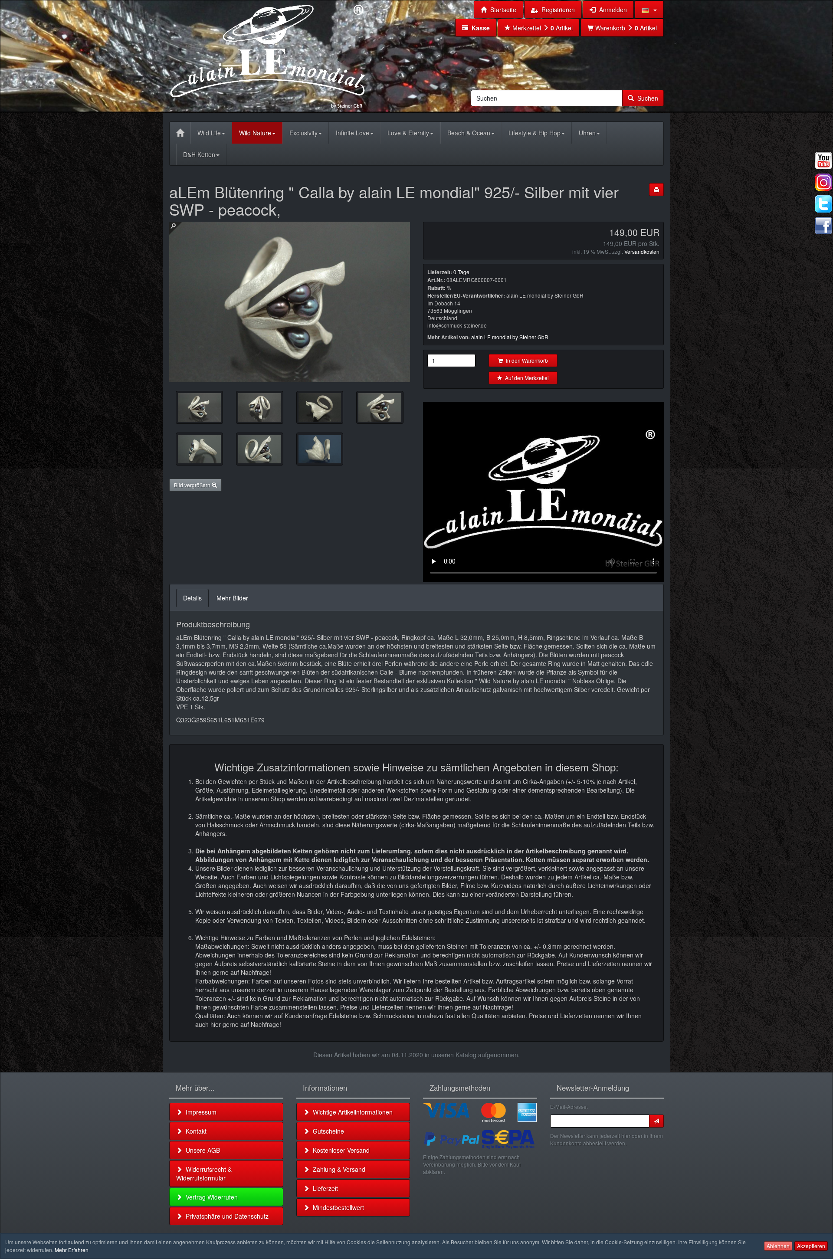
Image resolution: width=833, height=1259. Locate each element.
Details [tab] (192, 597)
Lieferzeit (323, 1188)
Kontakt (194, 1131)
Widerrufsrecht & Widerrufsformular (204, 1173)
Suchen (646, 98)
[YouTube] (823, 160)
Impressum (199, 1112)
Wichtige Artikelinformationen (351, 1112)
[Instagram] (823, 182)
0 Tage (461, 271)
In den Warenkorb (525, 360)
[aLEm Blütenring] (259, 407)
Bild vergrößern (193, 485)
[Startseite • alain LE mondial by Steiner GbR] (267, 55)
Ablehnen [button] (778, 1245)
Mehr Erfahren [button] (72, 1249)
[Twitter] (823, 204)
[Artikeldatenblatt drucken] (656, 189)
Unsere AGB (201, 1150)
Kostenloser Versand (339, 1150)
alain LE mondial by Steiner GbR (509, 337)
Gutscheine (326, 1131)
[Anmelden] (656, 1121)
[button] (649, 9)
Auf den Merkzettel (525, 377)
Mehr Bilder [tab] (232, 597)
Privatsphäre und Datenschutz (225, 1216)
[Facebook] (823, 225)
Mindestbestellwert (336, 1207)
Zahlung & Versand (337, 1169)
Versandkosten (641, 251)
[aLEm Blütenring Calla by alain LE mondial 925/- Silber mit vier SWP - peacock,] (199, 407)
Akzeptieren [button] (811, 1245)
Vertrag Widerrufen (210, 1197)
